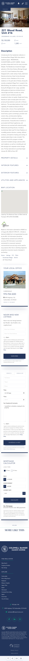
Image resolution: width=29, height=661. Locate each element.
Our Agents (12, 302)
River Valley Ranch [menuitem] (6, 578)
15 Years (15, 470)
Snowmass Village (8, 257)
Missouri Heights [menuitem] (6, 583)
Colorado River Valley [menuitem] (7, 592)
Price (4, 476)
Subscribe (14, 356)
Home (3, 255)
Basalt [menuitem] (3, 587)
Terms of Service (10, 449)
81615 (16, 257)
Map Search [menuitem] (4, 563)
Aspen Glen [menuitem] (4, 585)
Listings (8, 255)
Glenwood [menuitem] (4, 589)
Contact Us (6, 302)
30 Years (8, 470)
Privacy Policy (14, 650)
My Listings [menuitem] (4, 567)
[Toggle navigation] (26, 3)
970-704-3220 (9, 294)
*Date (4, 390)
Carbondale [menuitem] (4, 576)
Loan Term (6, 467)
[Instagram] (20, 619)
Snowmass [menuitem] (4, 596)
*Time (4, 396)
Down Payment (7, 483)
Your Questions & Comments (10, 403)
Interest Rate (7, 490)
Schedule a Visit (20, 373)
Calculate (14, 500)
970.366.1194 (23, 3)
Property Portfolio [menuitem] (6, 565)
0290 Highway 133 (15, 608)
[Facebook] (9, 619)
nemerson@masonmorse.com (15, 612)
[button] (2, 17)
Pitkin (16, 255)
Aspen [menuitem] (3, 594)
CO (13, 255)
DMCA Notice (14, 653)
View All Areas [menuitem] (5, 599)
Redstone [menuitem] (4, 580)
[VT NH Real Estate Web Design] (14, 646)
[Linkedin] (14, 619)
